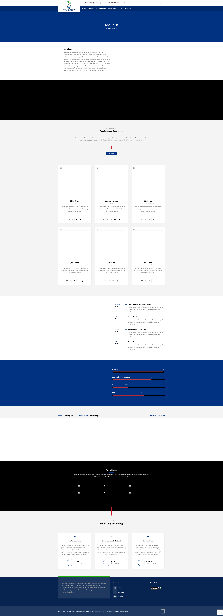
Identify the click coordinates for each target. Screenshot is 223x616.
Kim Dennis (111, 263)
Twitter (120, 588)
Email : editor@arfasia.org (93, 2)
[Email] (69, 219)
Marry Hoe (148, 201)
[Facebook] (127, 3)
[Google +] (113, 281)
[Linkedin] (129, 3)
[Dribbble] (117, 281)
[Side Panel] (163, 3)
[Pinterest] (154, 219)
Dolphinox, (125, 611)
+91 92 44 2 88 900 (113, 2)
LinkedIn (120, 596)
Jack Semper (74, 263)
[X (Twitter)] (125, 3)
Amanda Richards (111, 201)
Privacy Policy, (90, 611)
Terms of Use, (99, 611)
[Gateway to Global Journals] (69, 6)
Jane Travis (148, 263)
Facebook (121, 592)
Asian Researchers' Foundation (76, 611)
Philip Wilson (75, 201)
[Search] (160, 3)
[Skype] (115, 219)
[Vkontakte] (119, 219)
